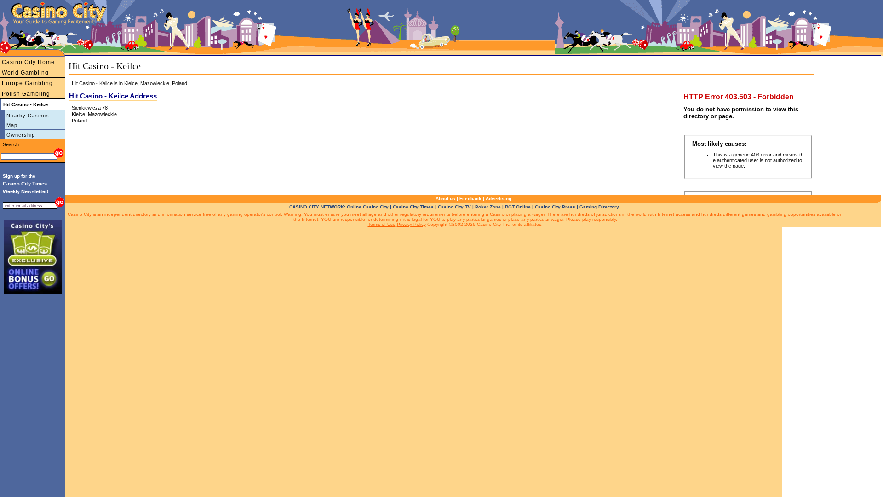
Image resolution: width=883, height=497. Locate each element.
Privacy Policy (411, 224)
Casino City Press (555, 206)
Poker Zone (488, 206)
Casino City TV (454, 206)
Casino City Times (413, 206)
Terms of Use (382, 224)
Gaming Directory (599, 206)
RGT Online (518, 206)
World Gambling (25, 72)
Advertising (498, 198)
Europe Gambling (27, 83)
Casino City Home (28, 62)
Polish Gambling (26, 94)
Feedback (470, 198)
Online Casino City (368, 206)
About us (445, 198)
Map (11, 125)
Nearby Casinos (27, 115)
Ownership (20, 135)
